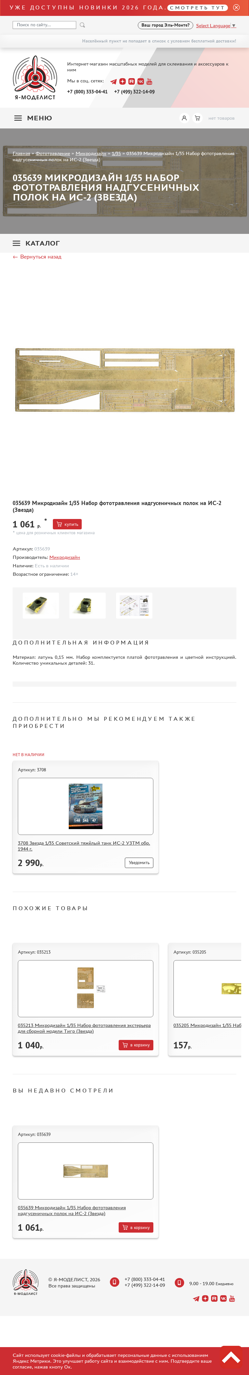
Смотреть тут (197, 7)
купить (71, 524)
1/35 (116, 153)
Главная (21, 153)
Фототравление (53, 153)
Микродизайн (91, 153)
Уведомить (139, 862)
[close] (234, 8)
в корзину (140, 1045)
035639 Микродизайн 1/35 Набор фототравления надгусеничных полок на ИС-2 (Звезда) (72, 1210)
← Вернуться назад (37, 256)
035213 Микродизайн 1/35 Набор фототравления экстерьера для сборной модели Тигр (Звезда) (84, 1028)
